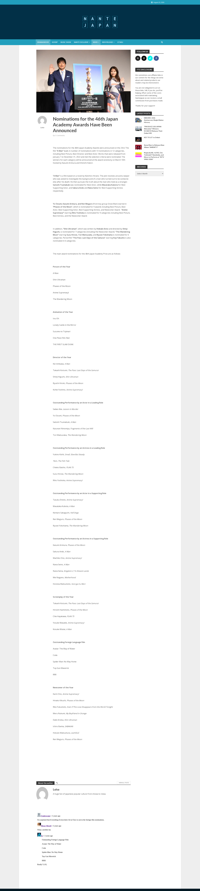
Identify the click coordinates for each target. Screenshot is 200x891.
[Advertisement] (92, 760)
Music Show (66, 42)
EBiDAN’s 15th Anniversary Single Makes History (154, 120)
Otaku (120, 42)
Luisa (42, 127)
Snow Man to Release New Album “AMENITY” (154, 146)
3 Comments (60, 135)
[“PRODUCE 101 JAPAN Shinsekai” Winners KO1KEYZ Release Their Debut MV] (138, 128)
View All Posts (124, 782)
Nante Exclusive (81, 42)
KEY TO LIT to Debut (152, 137)
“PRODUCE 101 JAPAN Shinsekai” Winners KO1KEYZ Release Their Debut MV (153, 130)
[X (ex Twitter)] (137, 58)
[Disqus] (83, 841)
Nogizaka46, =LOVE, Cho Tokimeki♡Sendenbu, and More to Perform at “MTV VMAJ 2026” (154, 156)
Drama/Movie (43, 42)
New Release (107, 42)
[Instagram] (144, 58)
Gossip (55, 42)
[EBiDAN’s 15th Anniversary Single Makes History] (138, 119)
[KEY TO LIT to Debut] (138, 139)
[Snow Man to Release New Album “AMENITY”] (138, 147)
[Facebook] (156, 58)
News (95, 42)
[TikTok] (150, 58)
